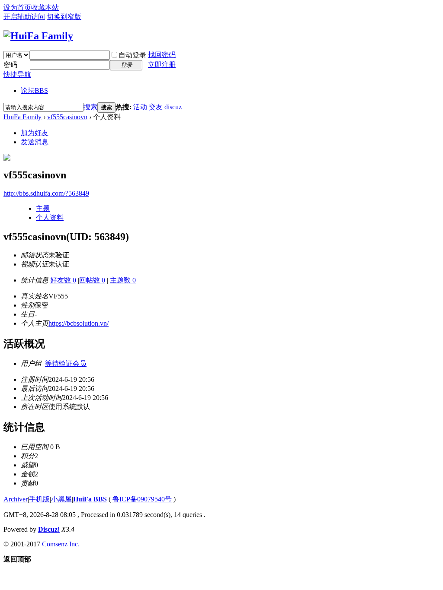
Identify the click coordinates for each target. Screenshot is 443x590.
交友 (156, 107)
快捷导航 (17, 74)
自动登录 (132, 55)
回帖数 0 (92, 280)
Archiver (15, 499)
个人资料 (50, 217)
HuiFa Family (22, 117)
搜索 (90, 107)
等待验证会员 (66, 363)
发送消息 (34, 142)
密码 (10, 64)
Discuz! (49, 529)
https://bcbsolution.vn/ (78, 323)
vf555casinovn (67, 117)
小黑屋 (61, 499)
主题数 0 (123, 280)
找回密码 (162, 54)
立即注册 (162, 64)
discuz (173, 107)
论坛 (34, 90)
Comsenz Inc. (61, 544)
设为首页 (17, 7)
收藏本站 (45, 7)
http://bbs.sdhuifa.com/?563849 (46, 193)
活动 (140, 107)
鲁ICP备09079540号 (142, 499)
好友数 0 (63, 280)
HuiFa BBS (90, 499)
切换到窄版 (64, 16)
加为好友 (34, 132)
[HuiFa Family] (38, 35)
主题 (43, 208)
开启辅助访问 (24, 16)
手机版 (39, 499)
